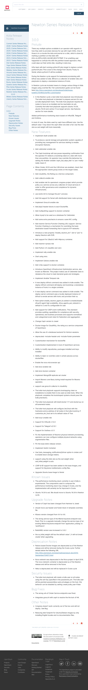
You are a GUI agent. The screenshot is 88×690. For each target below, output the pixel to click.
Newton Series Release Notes (17, 92)
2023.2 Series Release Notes (17, 58)
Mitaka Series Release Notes (17, 97)
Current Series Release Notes (17, 43)
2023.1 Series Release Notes (17, 60)
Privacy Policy (50, 676)
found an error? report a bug (75, 637)
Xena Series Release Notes (16, 68)
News (6, 672)
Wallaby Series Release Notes (17, 70)
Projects (6, 662)
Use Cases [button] (31, 9)
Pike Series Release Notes (16, 87)
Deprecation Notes (16, 123)
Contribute (21, 672)
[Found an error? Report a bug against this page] (81, 33)
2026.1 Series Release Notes (17, 46)
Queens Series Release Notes (17, 85)
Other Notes (13, 130)
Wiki (33, 675)
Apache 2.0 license (72, 672)
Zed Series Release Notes (16, 63)
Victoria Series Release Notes (17, 72)
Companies (21, 670)
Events (20, 665)
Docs (75, 9)
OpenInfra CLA (50, 679)
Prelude (11, 113)
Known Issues (14, 118)
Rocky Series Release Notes (16, 82)
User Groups (22, 662)
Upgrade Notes (14, 121)
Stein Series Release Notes (16, 80)
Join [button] (80, 9)
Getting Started (36, 667)
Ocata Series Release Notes (16, 89)
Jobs (19, 667)
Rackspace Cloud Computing (68, 676)
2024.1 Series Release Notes (17, 56)
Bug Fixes (12, 128)
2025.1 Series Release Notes (17, 51)
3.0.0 (13, 94)
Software (22, 9)
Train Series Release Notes (16, 77)
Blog (70, 9)
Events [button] (40, 9)
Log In (79, 13)
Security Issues (14, 125)
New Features (14, 116)
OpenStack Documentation (19, 28)
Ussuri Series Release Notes (16, 75)
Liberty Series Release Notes (17, 99)
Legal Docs (49, 664)
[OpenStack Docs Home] (7, 28)
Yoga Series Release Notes (16, 65)
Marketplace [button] (61, 9)
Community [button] (50, 9)
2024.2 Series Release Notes (17, 53)
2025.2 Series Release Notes (17, 48)
